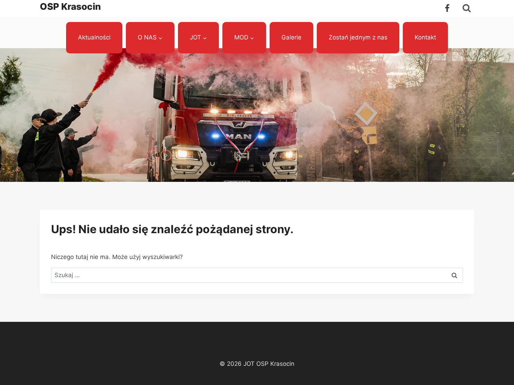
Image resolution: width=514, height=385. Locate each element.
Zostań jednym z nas (358, 37)
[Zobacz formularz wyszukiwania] (466, 8)
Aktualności (94, 37)
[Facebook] (447, 8)
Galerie (291, 37)
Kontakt (425, 37)
